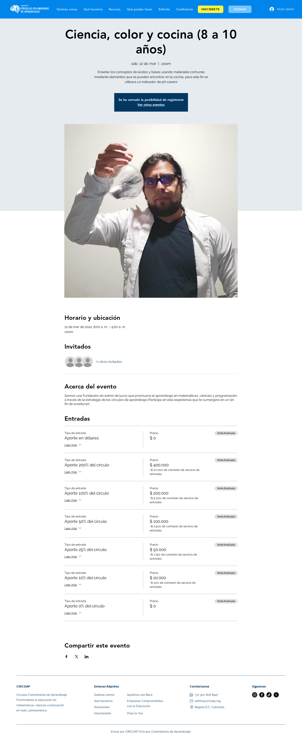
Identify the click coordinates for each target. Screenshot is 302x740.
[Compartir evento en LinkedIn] (87, 656)
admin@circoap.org (208, 701)
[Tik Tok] (269, 694)
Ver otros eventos (151, 105)
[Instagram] (254, 694)
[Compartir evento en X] (76, 656)
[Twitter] (276, 694)
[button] (164, 9)
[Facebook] (261, 694)
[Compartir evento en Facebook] (66, 656)
